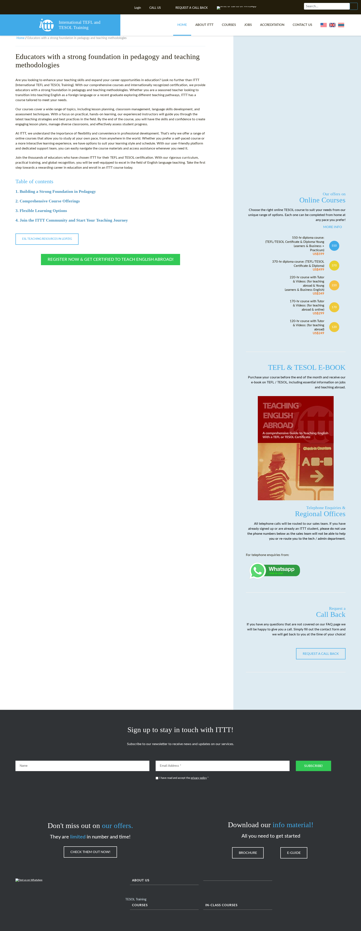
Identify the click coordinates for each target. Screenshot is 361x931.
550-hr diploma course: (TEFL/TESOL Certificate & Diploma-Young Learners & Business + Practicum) (294, 246)
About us (140, 880)
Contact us (302, 24)
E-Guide (294, 852)
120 (334, 327)
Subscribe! (313, 766)
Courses (229, 24)
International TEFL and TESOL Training (79, 25)
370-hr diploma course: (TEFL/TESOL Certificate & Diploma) (298, 265)
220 (334, 285)
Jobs (248, 24)
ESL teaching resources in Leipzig (47, 239)
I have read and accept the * (184, 778)
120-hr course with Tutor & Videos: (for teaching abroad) (307, 327)
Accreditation (272, 24)
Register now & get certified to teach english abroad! (110, 259)
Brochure (248, 852)
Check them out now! (90, 852)
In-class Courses (221, 905)
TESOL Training (135, 899)
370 (334, 265)
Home (182, 24)
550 (334, 246)
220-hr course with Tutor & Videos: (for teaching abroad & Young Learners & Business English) (304, 285)
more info (332, 227)
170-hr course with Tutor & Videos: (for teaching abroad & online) (307, 307)
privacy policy (199, 778)
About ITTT (204, 24)
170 (334, 307)
